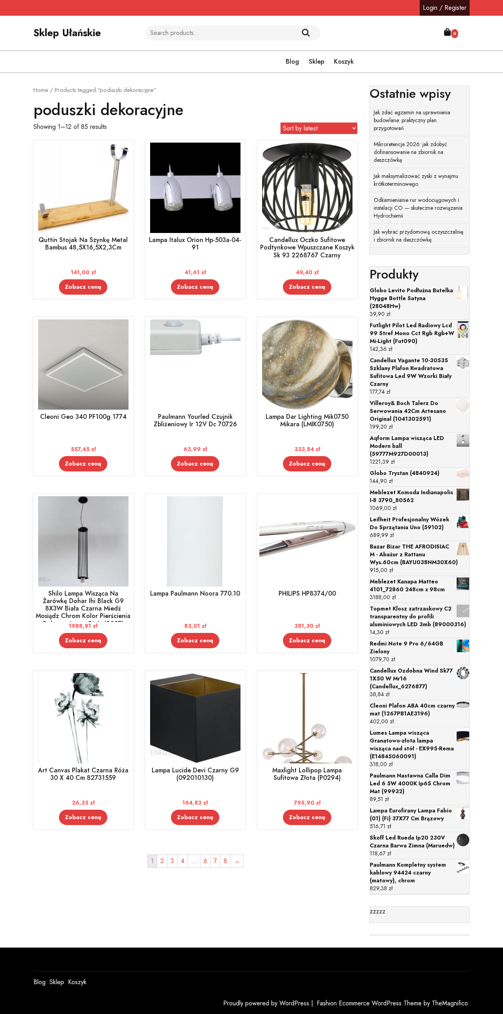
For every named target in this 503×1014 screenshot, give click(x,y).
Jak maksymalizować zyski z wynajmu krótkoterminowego (416, 180)
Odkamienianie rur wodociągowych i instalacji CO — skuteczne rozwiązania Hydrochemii (418, 208)
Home (40, 90)
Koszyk (344, 61)
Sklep (316, 61)
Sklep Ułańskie (67, 33)
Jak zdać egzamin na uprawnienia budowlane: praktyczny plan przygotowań (412, 120)
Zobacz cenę (83, 286)
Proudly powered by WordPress (267, 1003)
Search (306, 33)
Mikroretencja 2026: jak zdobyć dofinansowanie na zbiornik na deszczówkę (410, 152)
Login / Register (444, 7)
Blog (292, 61)
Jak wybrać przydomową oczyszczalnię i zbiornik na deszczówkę (418, 236)
